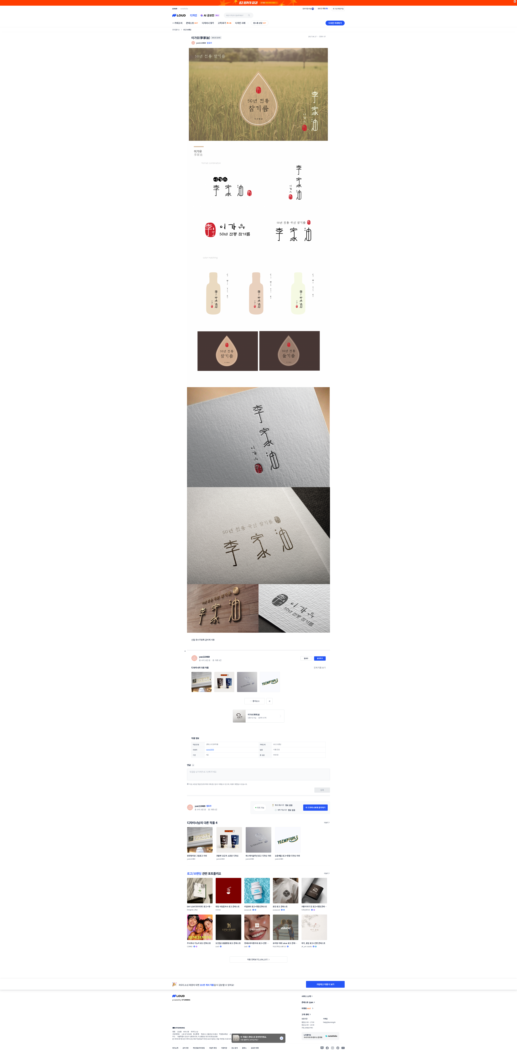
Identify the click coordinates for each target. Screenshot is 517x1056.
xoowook (247, 910)
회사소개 (175, 1048)
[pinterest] (337, 1048)
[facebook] (327, 1048)
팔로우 (209, 42)
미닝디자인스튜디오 (279, 946)
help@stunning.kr (329, 1022)
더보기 (326, 822)
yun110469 (204, 656)
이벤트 (306, 1008)
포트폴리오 (176, 29)
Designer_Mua (192, 909)
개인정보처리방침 (199, 1048)
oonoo (218, 909)
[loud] (174, 8)
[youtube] (343, 1048)
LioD (217, 946)
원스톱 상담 (259, 23)
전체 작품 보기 (320, 667)
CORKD (189, 946)
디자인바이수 (305, 910)
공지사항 (185, 1048)
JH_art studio (306, 946)
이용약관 (224, 1048)
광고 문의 (234, 1048)
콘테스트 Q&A (307, 1002)
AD (515, 1)
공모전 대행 (255, 1048)
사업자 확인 (213, 1048)
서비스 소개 (306, 996)
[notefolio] (184, 8)
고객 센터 (305, 1014)
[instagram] (332, 1048)
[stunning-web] (178, 1027)
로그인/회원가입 (338, 8)
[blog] (322, 1048)
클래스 (244, 1048)
